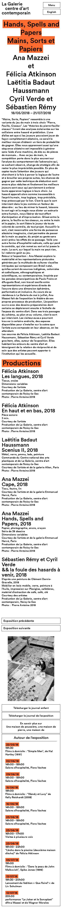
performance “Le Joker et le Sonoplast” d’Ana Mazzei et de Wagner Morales (29, 901)
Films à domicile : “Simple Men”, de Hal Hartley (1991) (29, 752)
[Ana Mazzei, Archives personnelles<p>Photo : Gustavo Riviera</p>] (31, 668)
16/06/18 (12, 804)
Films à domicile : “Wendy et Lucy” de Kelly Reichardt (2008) (28, 795)
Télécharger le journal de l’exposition (31, 715)
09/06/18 (12, 774)
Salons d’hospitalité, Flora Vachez (25, 767)
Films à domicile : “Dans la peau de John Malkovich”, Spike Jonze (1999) (29, 868)
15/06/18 (12, 787)
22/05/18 (12, 744)
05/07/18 (12, 860)
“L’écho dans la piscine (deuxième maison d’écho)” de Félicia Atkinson (30, 851)
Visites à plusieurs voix (19, 837)
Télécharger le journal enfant (30, 708)
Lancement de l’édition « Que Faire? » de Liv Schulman (29, 884)
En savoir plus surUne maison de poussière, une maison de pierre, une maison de (31, 727)
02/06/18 (12, 761)
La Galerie (16, 8)
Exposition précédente (18, 621)
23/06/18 (12, 817)
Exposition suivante (16, 628)
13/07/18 (11, 876)
